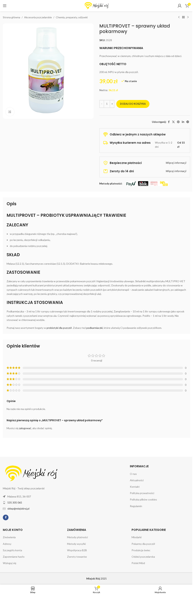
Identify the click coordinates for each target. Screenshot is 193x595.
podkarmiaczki (94, 327)
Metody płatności (77, 537)
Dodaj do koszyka (133, 103)
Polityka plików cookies (143, 499)
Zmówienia (9, 537)
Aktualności (137, 480)
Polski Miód (138, 563)
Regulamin (136, 506)
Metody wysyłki (76, 543)
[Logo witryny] (96, 5)
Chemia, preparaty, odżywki (72, 17)
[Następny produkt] (188, 17)
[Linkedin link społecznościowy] (183, 122)
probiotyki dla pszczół (59, 327)
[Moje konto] (179, 5)
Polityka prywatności (142, 493)
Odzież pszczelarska (143, 556)
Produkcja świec (141, 550)
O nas (133, 473)
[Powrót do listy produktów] (183, 17)
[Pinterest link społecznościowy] (178, 122)
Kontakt (135, 486)
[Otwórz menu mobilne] (4, 5)
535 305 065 (14, 502)
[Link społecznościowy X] (173, 122)
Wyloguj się (9, 563)
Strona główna (11, 17)
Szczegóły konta (12, 550)
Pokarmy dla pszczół (143, 543)
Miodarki (137, 537)
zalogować (25, 428)
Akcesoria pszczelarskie (38, 17)
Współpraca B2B (77, 550)
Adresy (7, 543)
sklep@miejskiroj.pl (18, 508)
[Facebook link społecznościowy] (168, 122)
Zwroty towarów (77, 556)
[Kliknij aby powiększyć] (10, 112)
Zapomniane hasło (14, 556)
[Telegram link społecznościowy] (187, 122)
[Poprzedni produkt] (179, 17)
